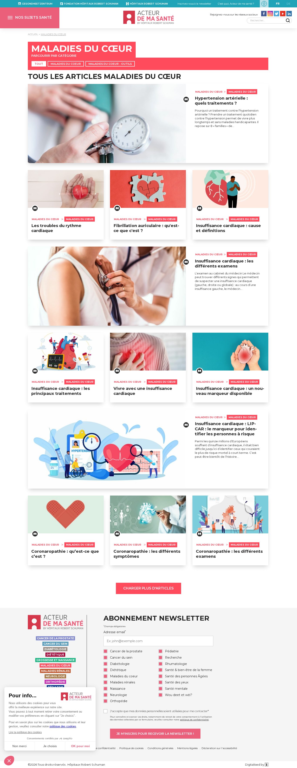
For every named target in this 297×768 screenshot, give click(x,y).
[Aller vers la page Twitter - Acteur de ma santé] (276, 13)
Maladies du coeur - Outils (110, 63)
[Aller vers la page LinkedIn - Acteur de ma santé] (289, 13)
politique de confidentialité (194, 719)
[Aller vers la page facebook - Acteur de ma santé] (264, 13)
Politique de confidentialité (99, 748)
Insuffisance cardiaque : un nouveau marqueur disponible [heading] (230, 391)
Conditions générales (160, 748)
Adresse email (114, 632)
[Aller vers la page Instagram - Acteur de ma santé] (270, 13)
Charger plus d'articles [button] (148, 588)
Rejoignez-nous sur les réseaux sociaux (234, 14)
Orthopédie (55, 681)
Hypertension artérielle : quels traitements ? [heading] (221, 101)
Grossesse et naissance (55, 660)
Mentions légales (187, 748)
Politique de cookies (131, 748)
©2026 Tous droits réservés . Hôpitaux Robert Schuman (66, 764)
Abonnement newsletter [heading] (156, 618)
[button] (29, 17)
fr (278, 3)
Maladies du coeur (66, 63)
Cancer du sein (55, 643)
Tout (39, 63)
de (288, 3)
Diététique (55, 654)
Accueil (33, 34)
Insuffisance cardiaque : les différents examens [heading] (224, 264)
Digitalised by (255, 764)
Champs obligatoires (114, 626)
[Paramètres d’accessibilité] (264, 3)
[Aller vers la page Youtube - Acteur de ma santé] (282, 13)
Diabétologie (55, 649)
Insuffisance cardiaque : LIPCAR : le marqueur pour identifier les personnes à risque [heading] (226, 428)
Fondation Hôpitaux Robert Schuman (91, 3)
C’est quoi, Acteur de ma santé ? (236, 3)
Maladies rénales (55, 671)
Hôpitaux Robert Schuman (149, 3)
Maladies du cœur (53, 34)
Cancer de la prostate (55, 638)
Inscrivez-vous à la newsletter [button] (194, 3)
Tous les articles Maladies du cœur (104, 76)
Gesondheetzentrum (37, 3)
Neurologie (55, 676)
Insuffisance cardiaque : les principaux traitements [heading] (60, 391)
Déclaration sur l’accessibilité (219, 748)
